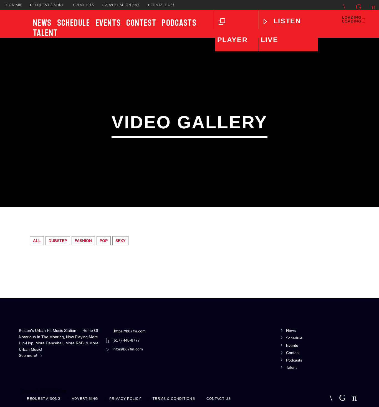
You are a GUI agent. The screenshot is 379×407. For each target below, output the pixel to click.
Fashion (83, 240)
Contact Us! (162, 4)
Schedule (73, 22)
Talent (45, 32)
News (42, 22)
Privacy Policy (125, 399)
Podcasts (179, 22)
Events (108, 22)
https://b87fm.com (130, 331)
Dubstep (58, 240)
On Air (15, 4)
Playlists (85, 4)
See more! (28, 355)
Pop (104, 240)
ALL (37, 240)
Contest (141, 22)
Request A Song (48, 4)
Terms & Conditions (174, 399)
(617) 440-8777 (126, 340)
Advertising (85, 399)
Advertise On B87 (122, 4)
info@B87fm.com (128, 349)
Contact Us (218, 399)
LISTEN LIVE (281, 30)
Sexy (120, 240)
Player (232, 40)
